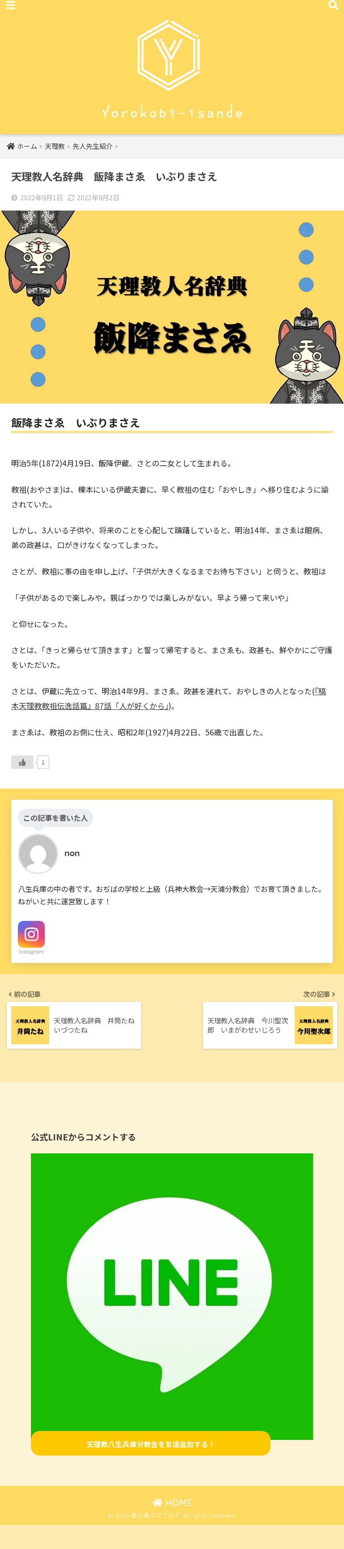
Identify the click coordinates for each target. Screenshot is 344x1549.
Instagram (31, 952)
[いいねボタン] (22, 762)
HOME (177, 1502)
